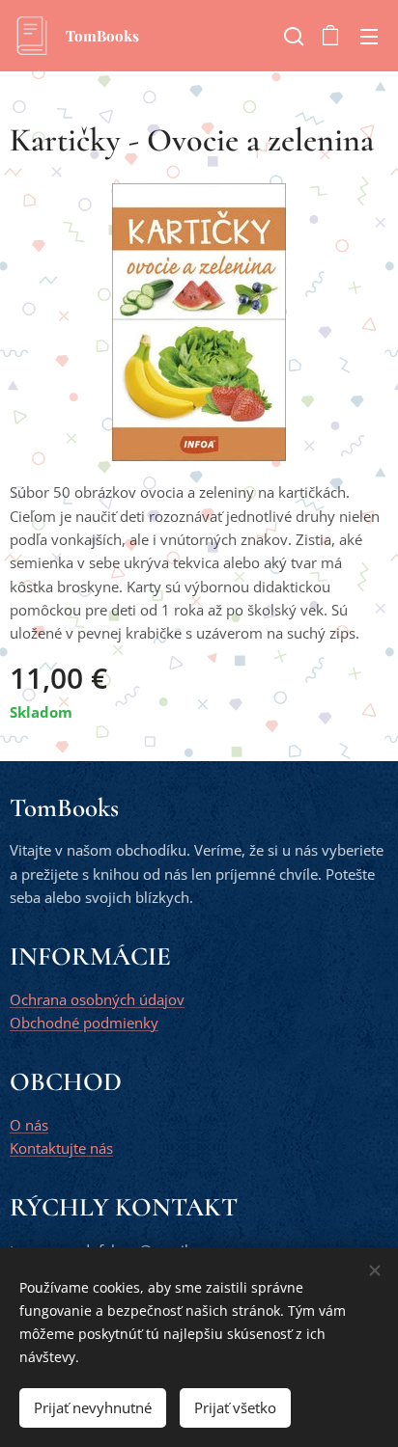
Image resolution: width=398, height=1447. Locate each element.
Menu (369, 35)
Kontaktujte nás (61, 1148)
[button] (291, 36)
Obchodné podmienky (84, 1022)
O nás (29, 1124)
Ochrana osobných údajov (97, 999)
